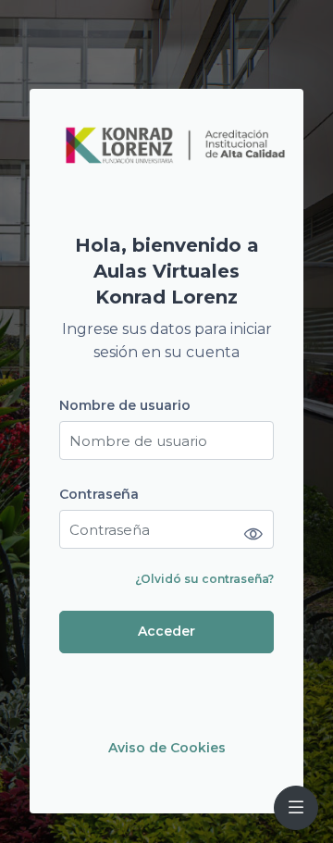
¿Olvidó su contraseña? (204, 579)
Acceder (166, 631)
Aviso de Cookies (167, 748)
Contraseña (99, 494)
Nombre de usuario (125, 406)
